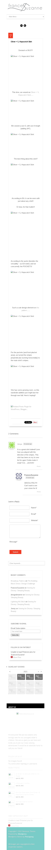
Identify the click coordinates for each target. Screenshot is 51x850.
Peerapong (29, 837)
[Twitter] (25, 26)
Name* (34, 508)
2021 (25, 672)
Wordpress (22, 834)
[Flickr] (21, 26)
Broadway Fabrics (18, 581)
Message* (13, 542)
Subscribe (15, 635)
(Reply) (39, 466)
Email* (33, 514)
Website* (34, 520)
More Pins (17, 657)
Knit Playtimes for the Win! (24, 801)
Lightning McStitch (18, 602)
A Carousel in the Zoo (23, 783)
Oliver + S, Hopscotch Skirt (21, 41)
